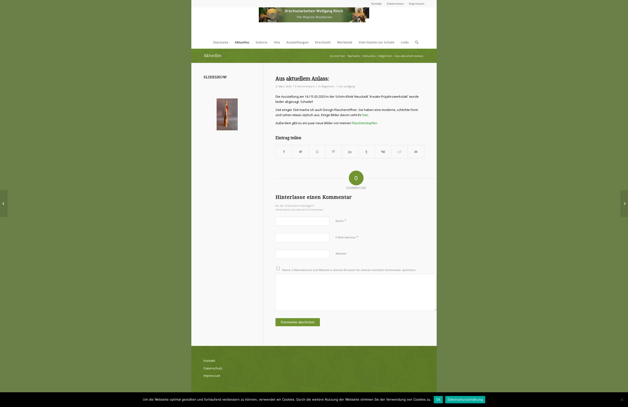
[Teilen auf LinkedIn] (350, 151)
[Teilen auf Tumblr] (366, 151)
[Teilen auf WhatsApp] (317, 151)
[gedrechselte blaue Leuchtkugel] (4, 203)
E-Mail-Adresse (347, 237)
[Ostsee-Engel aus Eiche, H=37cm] (227, 114)
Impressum (416, 3)
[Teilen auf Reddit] (400, 151)
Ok (438, 399)
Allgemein (327, 86)
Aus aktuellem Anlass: (302, 79)
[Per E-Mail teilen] (416, 151)
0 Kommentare (305, 86)
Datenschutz (395, 3)
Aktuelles (212, 55)
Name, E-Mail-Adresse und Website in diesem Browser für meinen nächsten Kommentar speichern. (349, 270)
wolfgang (349, 86)
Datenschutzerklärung (465, 399)
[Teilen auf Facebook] (284, 151)
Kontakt (376, 3)
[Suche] (415, 42)
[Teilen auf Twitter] (300, 151)
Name (341, 220)
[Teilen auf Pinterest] (334, 151)
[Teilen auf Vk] (383, 151)
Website (341, 253)
